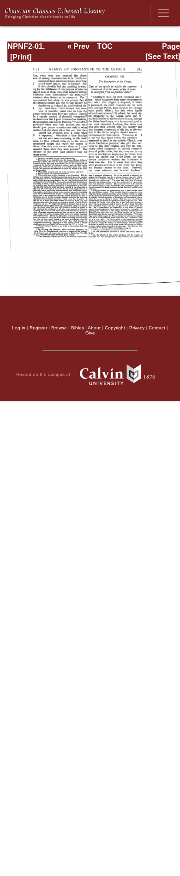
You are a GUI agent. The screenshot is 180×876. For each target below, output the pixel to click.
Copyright (115, 327)
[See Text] (162, 56)
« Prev (78, 46)
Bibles (77, 327)
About (94, 327)
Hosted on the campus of (44, 374)
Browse (59, 327)
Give (90, 332)
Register (38, 327)
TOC (105, 46)
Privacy (136, 327)
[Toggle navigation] (163, 13)
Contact (157, 327)
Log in (18, 327)
